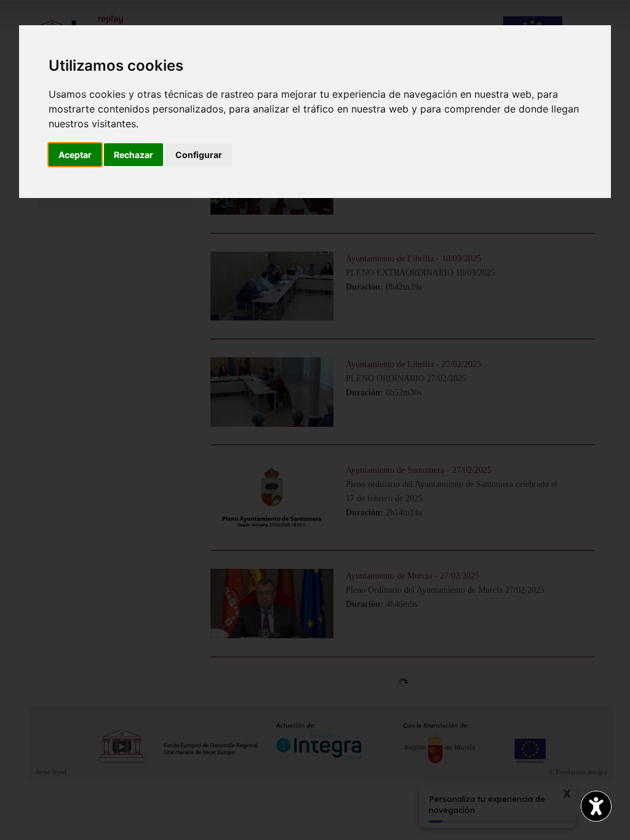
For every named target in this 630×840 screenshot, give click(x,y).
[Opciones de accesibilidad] (596, 806)
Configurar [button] (198, 154)
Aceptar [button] (75, 154)
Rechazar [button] (133, 154)
